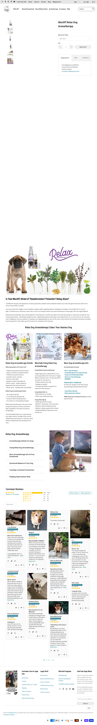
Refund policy (44, 689)
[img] (15, 533)
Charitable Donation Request (66, 684)
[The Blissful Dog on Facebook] (5, 2)
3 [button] (48, 660)
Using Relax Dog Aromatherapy (21, 448)
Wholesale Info (63, 675)
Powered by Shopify (8, 714)
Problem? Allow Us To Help (29, 684)
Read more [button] (32, 561)
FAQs (75, 57)
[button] (17, 9)
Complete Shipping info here (70, 71)
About (30, 2)
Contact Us (86, 57)
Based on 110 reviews (12, 494)
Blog (49, 2)
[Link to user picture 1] (16, 517)
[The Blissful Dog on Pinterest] (11, 2)
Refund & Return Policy (28, 698)
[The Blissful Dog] (6, 9)
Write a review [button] (74, 493)
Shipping (24, 688)
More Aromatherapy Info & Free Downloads (21, 455)
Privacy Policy (25, 694)
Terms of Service (26, 691)
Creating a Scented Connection (21, 470)
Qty (59, 43)
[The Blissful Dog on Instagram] (8, 2)
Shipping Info (57, 2)
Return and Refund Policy (47, 678)
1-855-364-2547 (21, 2)
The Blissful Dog (12, 712)
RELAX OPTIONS (63, 35)
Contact (36, 2)
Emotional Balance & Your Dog (21, 463)
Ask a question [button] (85, 493)
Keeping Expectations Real (19, 477)
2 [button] (46, 660)
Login (87, 2)
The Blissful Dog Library (46, 685)
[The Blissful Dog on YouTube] (14, 2)
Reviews (43, 2)
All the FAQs (25, 678)
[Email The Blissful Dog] (2, 2)
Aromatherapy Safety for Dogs (21, 441)
